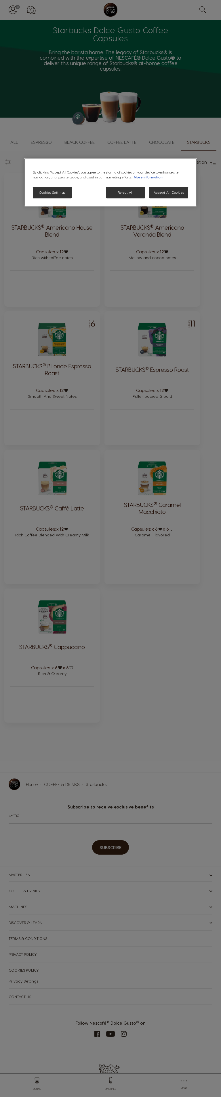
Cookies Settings (52, 192)
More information (148, 177)
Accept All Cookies (169, 192)
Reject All (126, 192)
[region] (110, 182)
